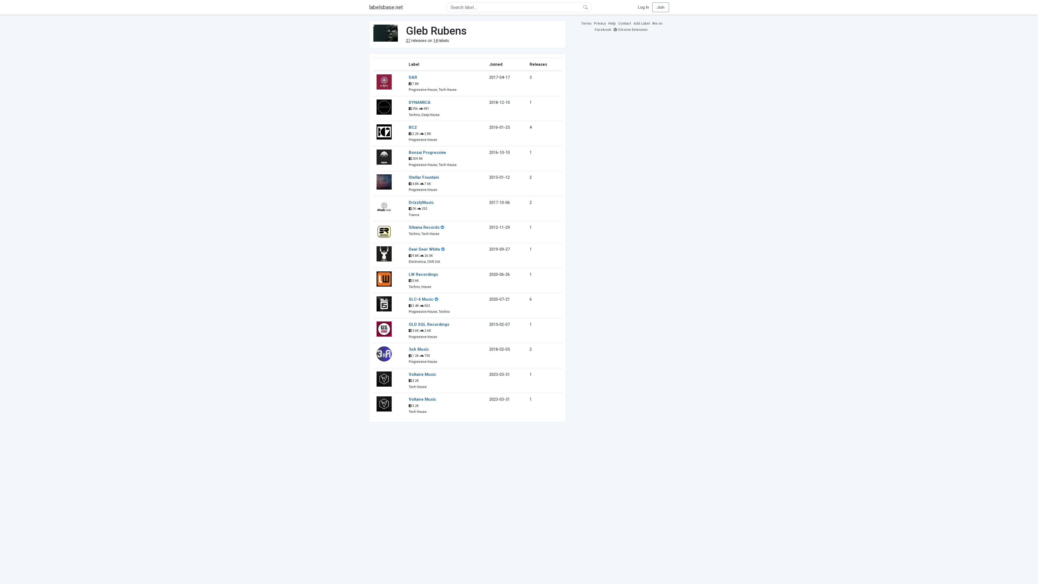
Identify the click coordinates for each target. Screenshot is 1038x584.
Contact (624, 23)
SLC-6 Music (421, 299)
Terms (586, 23)
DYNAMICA (420, 102)
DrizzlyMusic (421, 202)
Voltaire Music (422, 374)
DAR (413, 77)
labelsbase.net (386, 7)
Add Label (641, 23)
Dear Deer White (424, 249)
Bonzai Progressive (427, 152)
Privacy (600, 23)
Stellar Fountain (424, 177)
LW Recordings (423, 274)
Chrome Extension (632, 30)
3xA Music (419, 349)
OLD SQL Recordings (429, 324)
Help (612, 23)
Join (660, 7)
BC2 (413, 127)
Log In (643, 7)
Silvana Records (424, 227)
